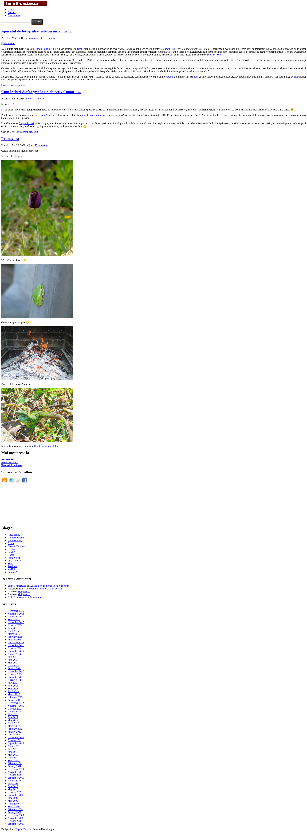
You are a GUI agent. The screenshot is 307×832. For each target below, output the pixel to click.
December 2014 (16, 642)
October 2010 (15, 774)
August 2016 (14, 616)
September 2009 (16, 795)
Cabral (11, 543)
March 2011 (14, 760)
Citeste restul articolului (46, 446)
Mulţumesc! (24, 591)
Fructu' (11, 552)
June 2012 (13, 717)
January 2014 (14, 668)
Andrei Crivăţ (15, 540)
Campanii (32, 38)
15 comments (41, 145)
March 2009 (14, 806)
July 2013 (13, 682)
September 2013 (16, 677)
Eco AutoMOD (9, 462)
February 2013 (15, 697)
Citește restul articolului (13, 85)
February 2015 (15, 636)
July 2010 (13, 783)
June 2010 (13, 786)
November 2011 (16, 737)
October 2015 (15, 625)
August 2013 (14, 680)
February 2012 (15, 728)
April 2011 (13, 757)
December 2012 (16, 703)
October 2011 (14, 740)
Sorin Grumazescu (17, 585)
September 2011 (16, 743)
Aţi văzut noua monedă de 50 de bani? (49, 585)
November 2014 (16, 645)
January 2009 (14, 812)
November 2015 (16, 622)
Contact (12, 12)
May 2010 (13, 789)
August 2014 (14, 654)
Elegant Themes (23, 829)
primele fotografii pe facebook (96, 115)
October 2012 (15, 708)
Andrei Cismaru (16, 537)
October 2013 (15, 674)
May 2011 (13, 754)
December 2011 (16, 734)
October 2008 (15, 821)
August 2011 (14, 746)
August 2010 (14, 780)
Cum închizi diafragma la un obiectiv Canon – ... (41, 92)
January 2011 (14, 766)
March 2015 (14, 633)
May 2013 (13, 688)
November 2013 (16, 671)
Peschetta (12, 566)
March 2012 (14, 726)
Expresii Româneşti (11, 465)
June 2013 (13, 685)
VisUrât (12, 569)
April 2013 (13, 691)
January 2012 (14, 731)
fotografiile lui (168, 48)
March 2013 (14, 694)
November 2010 (16, 772)
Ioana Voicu (14, 557)
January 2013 (14, 700)
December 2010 (16, 769)
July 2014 (13, 656)
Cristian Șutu (214, 54)
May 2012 (13, 720)
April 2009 (13, 803)
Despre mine (14, 15)
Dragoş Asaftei (26, 123)
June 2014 (13, 659)
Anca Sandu (14, 534)
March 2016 (14, 619)
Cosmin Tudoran (16, 546)
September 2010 (16, 777)
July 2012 (13, 714)
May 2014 (13, 662)
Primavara (10, 139)
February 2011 (15, 763)
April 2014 (13, 665)
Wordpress (51, 829)
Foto (41, 38)
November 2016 (16, 613)
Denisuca (12, 549)
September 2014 (16, 651)
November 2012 (16, 705)
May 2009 (13, 800)
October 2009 (15, 792)
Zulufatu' (12, 572)
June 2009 (13, 798)
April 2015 (13, 631)
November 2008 (16, 818)
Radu (80, 48)
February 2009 (15, 809)
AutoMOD (7, 459)
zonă (196, 76)
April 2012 (13, 723)
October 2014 (15, 648)
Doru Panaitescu (47, 115)
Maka (10, 563)
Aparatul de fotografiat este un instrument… (38, 31)
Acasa (11, 9)
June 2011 (13, 751)
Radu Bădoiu (43, 48)
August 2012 (14, 711)
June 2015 (13, 628)
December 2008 (16, 815)
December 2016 (16, 610)
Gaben (11, 554)
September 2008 (16, 823)
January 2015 (14, 639)
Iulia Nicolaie (14, 560)
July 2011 (12, 749)
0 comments (51, 38)
